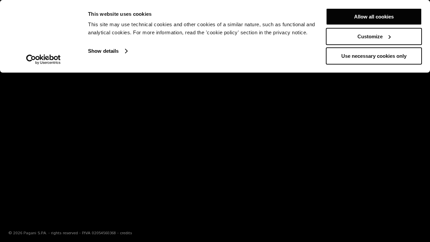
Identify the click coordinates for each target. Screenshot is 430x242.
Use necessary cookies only (373, 56)
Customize (370, 36)
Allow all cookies (374, 16)
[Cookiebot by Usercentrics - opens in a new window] (43, 59)
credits (126, 233)
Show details (103, 51)
